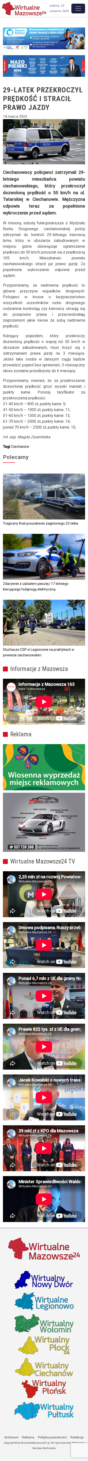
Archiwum (11, 1437)
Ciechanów (20, 446)
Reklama (28, 1437)
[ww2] (44, 767)
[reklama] (44, 822)
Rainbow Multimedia (44, 1448)
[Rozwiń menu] (78, 8)
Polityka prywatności (52, 1437)
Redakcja (77, 1437)
